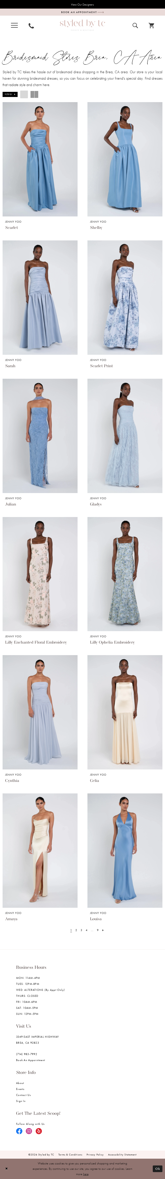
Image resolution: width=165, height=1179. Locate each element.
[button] (14, 25)
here (86, 1174)
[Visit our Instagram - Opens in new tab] (29, 1131)
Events (20, 1089)
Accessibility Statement (122, 1154)
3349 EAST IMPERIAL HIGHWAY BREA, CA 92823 (37, 1040)
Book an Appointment (30, 1060)
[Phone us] (31, 25)
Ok (157, 1169)
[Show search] (135, 25)
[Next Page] (103, 930)
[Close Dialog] (7, 1169)
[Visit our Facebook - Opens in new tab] (19, 1131)
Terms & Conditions (70, 1154)
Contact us (23, 1095)
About (20, 1083)
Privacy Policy (95, 1154)
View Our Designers (82, 4)
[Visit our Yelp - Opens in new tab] (39, 1131)
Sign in (21, 1101)
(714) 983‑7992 (26, 1054)
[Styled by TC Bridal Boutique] (82, 25)
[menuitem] (14, 25)
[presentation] (40, 159)
